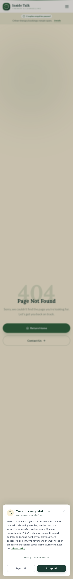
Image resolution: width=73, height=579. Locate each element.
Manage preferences (35, 557)
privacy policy (18, 548)
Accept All (51, 568)
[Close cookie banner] (63, 511)
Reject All (21, 568)
